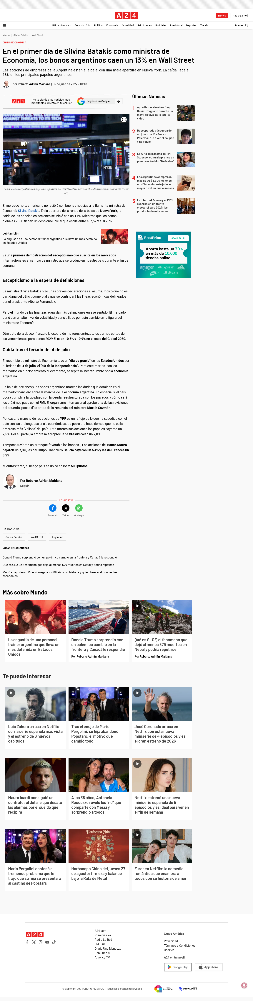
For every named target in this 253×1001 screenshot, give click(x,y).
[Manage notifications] (244, 985)
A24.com (100, 931)
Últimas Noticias (61, 25)
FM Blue (100, 944)
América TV (102, 957)
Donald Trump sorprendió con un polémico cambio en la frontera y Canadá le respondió (60, 557)
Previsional (176, 25)
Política (98, 25)
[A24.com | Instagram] (40, 942)
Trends (204, 25)
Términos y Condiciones (179, 945)
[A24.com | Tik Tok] (54, 942)
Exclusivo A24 (82, 25)
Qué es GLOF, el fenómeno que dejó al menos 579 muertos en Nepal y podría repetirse (58, 565)
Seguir (24, 486)
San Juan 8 (102, 953)
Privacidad (171, 941)
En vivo (222, 15)
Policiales (160, 25)
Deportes (191, 25)
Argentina (57, 537)
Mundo (6, 35)
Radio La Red (240, 15)
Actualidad (127, 25)
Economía (112, 25)
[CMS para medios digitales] (185, 988)
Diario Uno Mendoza (108, 948)
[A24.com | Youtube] (47, 942)
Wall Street (37, 35)
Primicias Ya (145, 25)
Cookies (169, 950)
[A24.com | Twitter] (34, 942)
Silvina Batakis (21, 35)
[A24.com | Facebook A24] (27, 942)
